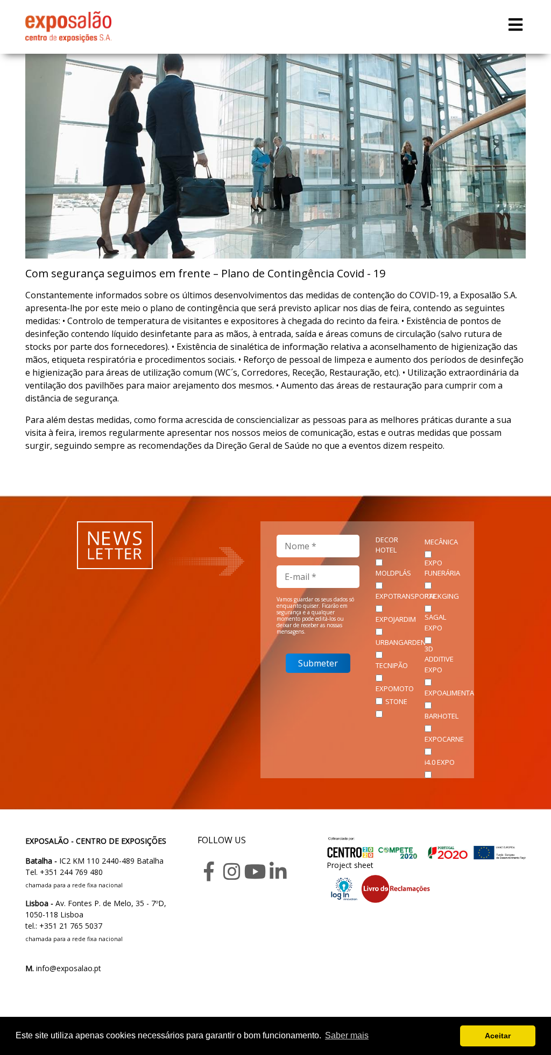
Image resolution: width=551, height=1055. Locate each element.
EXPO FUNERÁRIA (442, 568)
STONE (396, 701)
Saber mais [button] (347, 1035)
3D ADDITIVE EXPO (439, 659)
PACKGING (442, 596)
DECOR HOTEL (387, 545)
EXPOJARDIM (396, 619)
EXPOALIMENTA (449, 693)
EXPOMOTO (395, 688)
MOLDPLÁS (393, 573)
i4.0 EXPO (440, 762)
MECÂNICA (441, 542)
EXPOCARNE (444, 739)
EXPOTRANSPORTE (406, 596)
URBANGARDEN (401, 642)
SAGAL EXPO (435, 622)
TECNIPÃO (392, 665)
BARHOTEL (441, 716)
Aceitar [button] (498, 1035)
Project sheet (350, 865)
